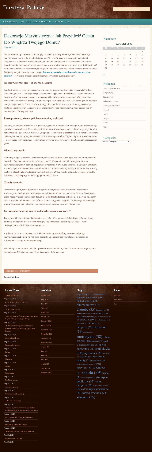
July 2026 (44, 299)
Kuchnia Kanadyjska (12, 338)
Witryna (106, 118)
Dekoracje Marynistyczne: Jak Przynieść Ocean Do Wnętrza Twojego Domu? (49, 38)
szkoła (91, 372)
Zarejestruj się (108, 92)
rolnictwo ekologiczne (85, 364)
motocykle (89, 336)
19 (118, 61)
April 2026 (45, 312)
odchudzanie (96, 341)
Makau (7, 366)
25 (112, 64)
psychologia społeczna (92, 356)
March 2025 (45, 368)
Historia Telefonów (11, 295)
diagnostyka (103, 309)
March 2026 (45, 316)
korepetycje (83, 323)
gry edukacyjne (102, 319)
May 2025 (44, 359)
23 (142, 61)
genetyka (87, 319)
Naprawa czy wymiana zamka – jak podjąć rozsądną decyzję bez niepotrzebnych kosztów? (21, 409)
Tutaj (105, 127)
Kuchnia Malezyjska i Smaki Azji (16, 302)
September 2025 (47, 342)
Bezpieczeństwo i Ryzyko (14, 438)
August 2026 (45, 295)
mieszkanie (88, 332)
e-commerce (99, 313)
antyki (81, 294)
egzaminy (83, 316)
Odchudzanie (9, 373)
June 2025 (44, 355)
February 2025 (46, 372)
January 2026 (46, 325)
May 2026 (44, 308)
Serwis (105, 122)
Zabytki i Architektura (12, 309)
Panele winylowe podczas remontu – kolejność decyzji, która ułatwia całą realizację (21, 317)
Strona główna (10, 22)
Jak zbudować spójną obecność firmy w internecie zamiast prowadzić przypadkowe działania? (20, 328)
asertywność (100, 294)
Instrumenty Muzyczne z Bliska (16, 424)
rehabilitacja (98, 360)
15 (136, 58)
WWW (105, 114)
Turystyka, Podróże (23, 7)
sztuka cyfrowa (89, 377)
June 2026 (44, 304)
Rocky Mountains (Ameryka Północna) (19, 417)
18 (112, 61)
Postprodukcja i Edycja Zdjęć (15, 394)
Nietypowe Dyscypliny (13, 401)
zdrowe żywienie (94, 392)
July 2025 (44, 351)
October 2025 (46, 338)
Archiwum (58, 22)
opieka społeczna (89, 344)
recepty (84, 360)
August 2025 (45, 347)
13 (124, 58)
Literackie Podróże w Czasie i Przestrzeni (19, 431)
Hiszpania (8, 359)
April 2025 (45, 364)
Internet (106, 110)
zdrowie (86, 396)
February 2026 (46, 321)
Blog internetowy (42, 22)
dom (88, 314)
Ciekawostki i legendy (12, 345)
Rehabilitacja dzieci (11, 380)
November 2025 (47, 334)
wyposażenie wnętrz (101, 385)
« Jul (103, 74)
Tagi (67, 22)
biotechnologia (87, 301)
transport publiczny (92, 379)
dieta (81, 313)
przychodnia (92, 353)
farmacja (94, 316)
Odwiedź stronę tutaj (110, 101)
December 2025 (46, 329)
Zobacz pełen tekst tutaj (111, 88)
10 (106, 58)
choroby (86, 309)
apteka (89, 294)
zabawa (82, 389)
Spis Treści (26, 22)
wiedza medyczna (89, 383)
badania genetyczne (90, 297)
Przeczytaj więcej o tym (111, 105)
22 (136, 61)
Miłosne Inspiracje (11, 387)
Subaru (7, 352)
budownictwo (88, 305)
